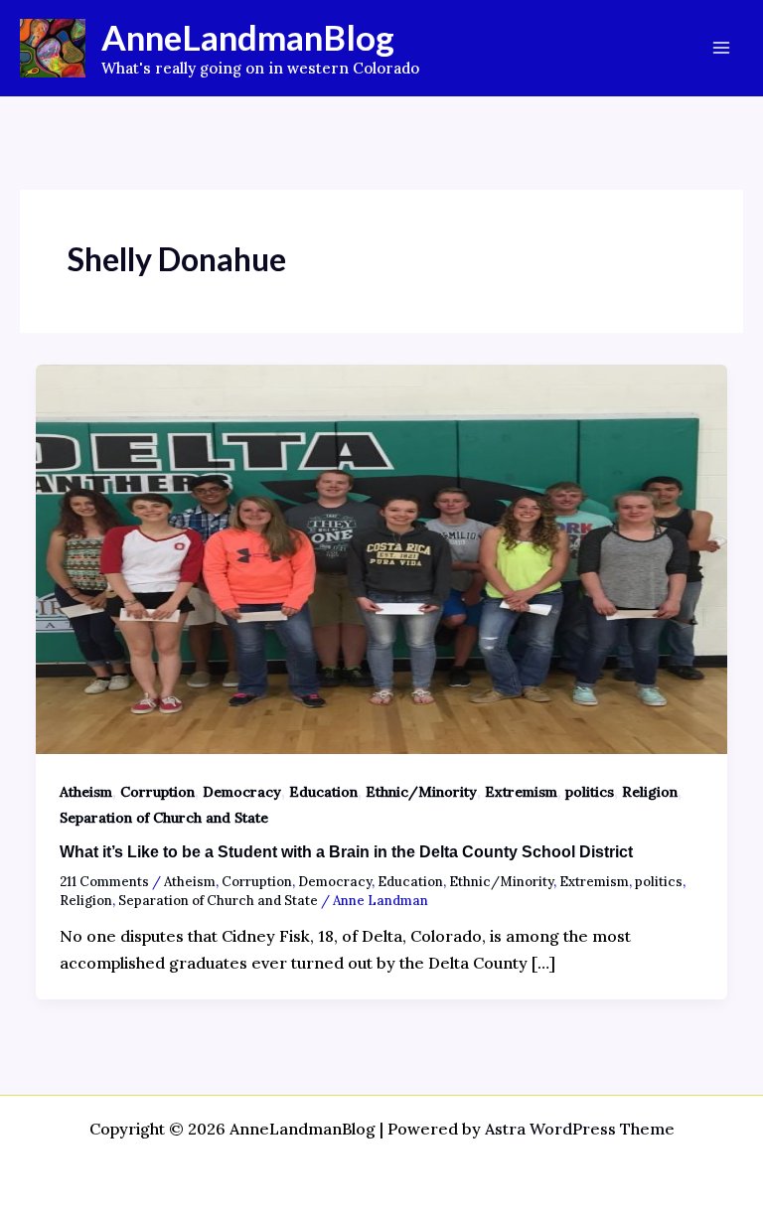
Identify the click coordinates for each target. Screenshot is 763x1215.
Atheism (86, 792)
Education (323, 792)
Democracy (242, 792)
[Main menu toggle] (721, 48)
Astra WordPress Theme (580, 1129)
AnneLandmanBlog (247, 37)
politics (589, 792)
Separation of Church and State (164, 818)
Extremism (521, 792)
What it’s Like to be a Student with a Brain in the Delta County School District (346, 851)
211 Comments (104, 881)
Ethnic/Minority (421, 792)
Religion (650, 792)
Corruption (157, 792)
